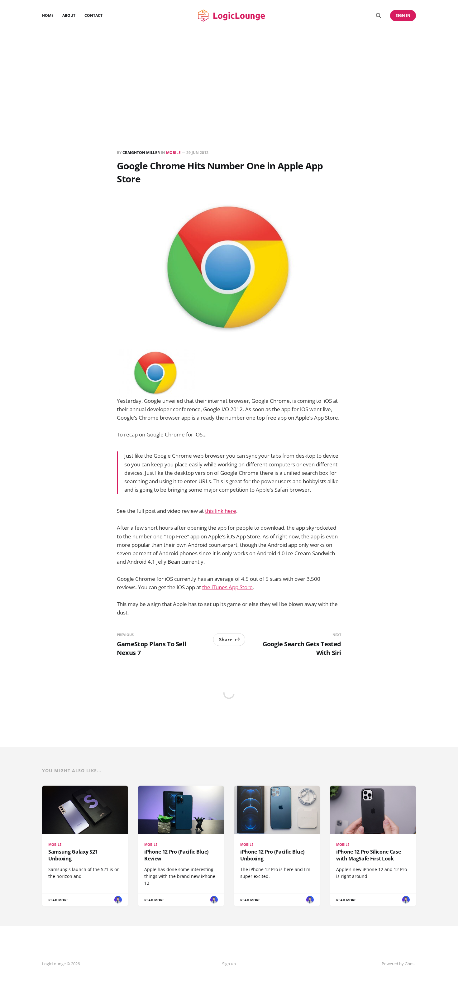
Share (225, 639)
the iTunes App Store (227, 587)
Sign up (229, 963)
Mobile (173, 152)
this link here (220, 510)
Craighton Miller (141, 152)
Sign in (403, 15)
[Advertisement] (229, 78)
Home (48, 15)
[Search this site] (378, 15)
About (68, 15)
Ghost (410, 963)
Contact (93, 15)
